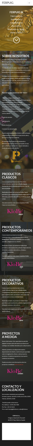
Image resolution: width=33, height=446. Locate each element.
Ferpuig (7, 2)
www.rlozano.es (19, 364)
